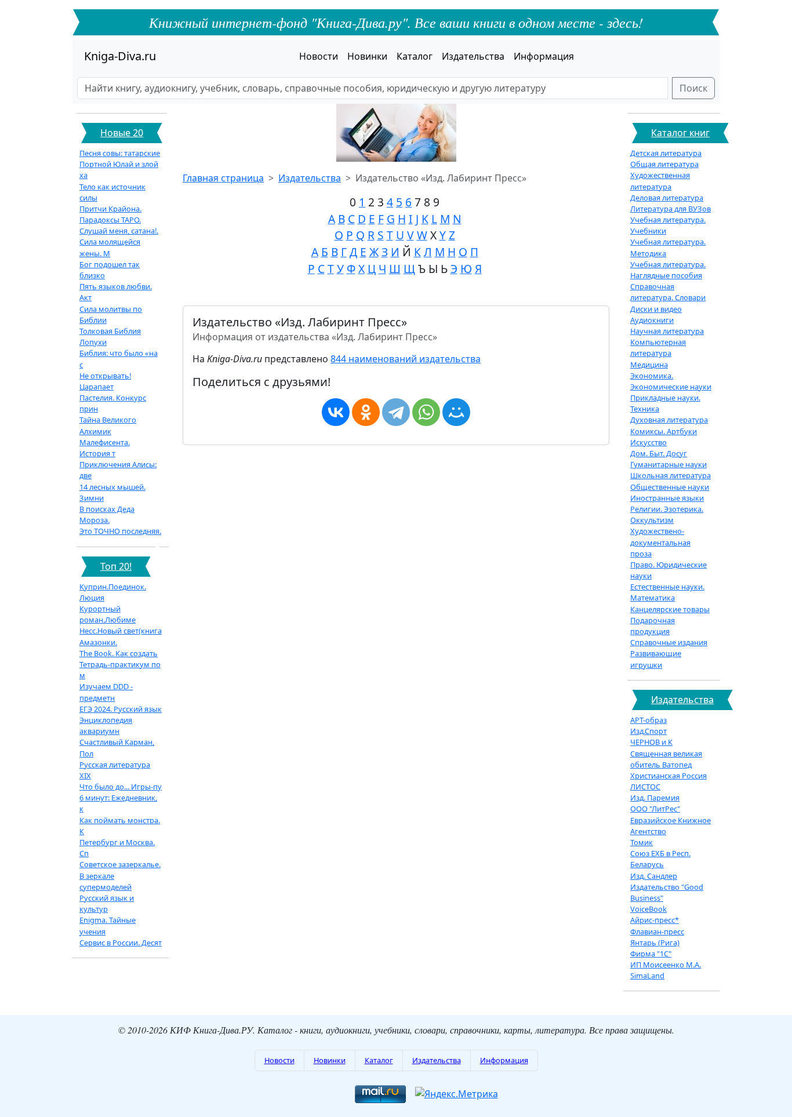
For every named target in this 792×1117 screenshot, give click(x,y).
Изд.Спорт (648, 731)
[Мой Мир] (456, 412)
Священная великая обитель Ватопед (666, 759)
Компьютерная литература (658, 347)
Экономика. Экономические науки (670, 381)
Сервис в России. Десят (120, 942)
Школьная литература (670, 475)
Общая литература (664, 164)
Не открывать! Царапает (105, 381)
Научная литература (667, 331)
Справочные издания (668, 642)
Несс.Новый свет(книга (120, 630)
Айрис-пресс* (654, 920)
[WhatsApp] (426, 412)
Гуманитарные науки (668, 464)
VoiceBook (648, 909)
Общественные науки (669, 487)
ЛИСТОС (645, 786)
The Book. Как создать (118, 653)
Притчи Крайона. (110, 208)
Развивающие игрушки (655, 659)
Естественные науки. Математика (667, 592)
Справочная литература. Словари (668, 292)
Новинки (367, 56)
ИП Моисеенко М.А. (665, 964)
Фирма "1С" (650, 953)
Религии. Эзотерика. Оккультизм (666, 514)
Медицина (649, 364)
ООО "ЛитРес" (655, 808)
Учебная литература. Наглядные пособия (668, 270)
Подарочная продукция (652, 625)
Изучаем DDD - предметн (106, 692)
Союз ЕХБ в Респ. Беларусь (660, 858)
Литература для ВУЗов (670, 208)
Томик (641, 842)
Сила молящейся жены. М (109, 247)
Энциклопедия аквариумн (105, 725)
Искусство (648, 442)
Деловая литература (666, 197)
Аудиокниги (652, 320)
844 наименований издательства (405, 358)
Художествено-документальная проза (660, 542)
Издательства (473, 56)
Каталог (415, 56)
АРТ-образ (648, 720)
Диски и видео (656, 309)
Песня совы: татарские (119, 153)
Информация (544, 56)
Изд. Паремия (655, 797)
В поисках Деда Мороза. (107, 514)
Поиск (693, 88)
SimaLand (647, 975)
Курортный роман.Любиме (107, 614)
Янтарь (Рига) (655, 942)
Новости (318, 56)
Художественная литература (660, 180)
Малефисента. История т (104, 448)
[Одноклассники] (366, 412)
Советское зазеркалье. (120, 864)
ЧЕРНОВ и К (651, 742)
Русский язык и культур (106, 903)
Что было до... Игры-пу (120, 786)
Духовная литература (669, 419)
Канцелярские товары (670, 609)
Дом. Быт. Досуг (658, 453)
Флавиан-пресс (657, 931)
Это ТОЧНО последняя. (120, 531)
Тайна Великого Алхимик (107, 425)
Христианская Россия (668, 775)
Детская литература (666, 153)
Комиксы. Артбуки (663, 431)
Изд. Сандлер (653, 876)
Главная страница (223, 178)
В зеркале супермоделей (105, 881)
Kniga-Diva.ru (120, 56)
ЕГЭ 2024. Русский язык (120, 709)
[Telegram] (396, 412)
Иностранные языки (667, 498)
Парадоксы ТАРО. (110, 219)
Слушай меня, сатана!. (118, 230)
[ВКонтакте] (336, 412)
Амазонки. (98, 642)
